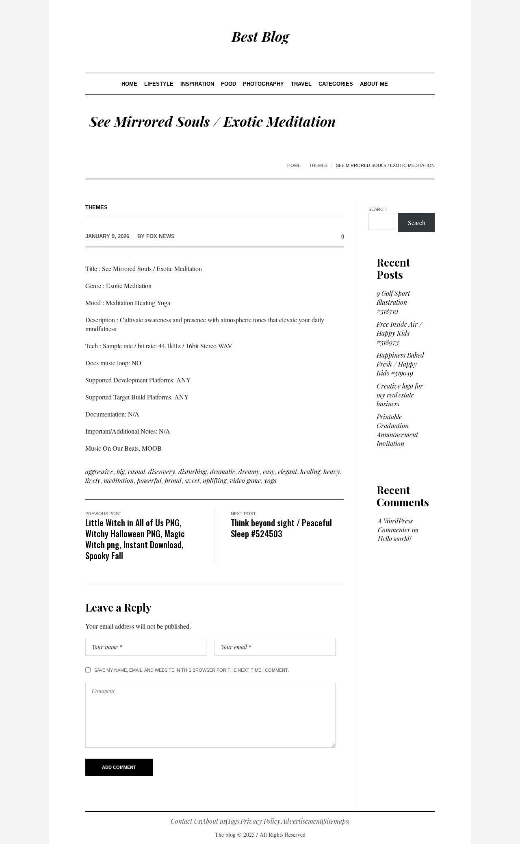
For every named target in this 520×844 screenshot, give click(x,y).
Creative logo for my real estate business (400, 395)
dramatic (222, 471)
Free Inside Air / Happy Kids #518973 (399, 333)
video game (245, 480)
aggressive (99, 471)
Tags (233, 821)
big (121, 471)
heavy (331, 471)
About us (214, 821)
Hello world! (394, 538)
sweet (192, 480)
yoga (270, 480)
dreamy (249, 471)
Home (294, 165)
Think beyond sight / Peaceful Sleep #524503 (281, 528)
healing (310, 471)
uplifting (214, 480)
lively (92, 480)
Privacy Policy (260, 821)
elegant (287, 471)
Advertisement (302, 821)
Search (377, 209)
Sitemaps (335, 821)
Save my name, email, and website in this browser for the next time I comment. (191, 670)
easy (269, 471)
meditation (119, 480)
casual (136, 471)
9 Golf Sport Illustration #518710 (393, 302)
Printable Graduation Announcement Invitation (397, 430)
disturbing (192, 471)
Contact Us (186, 821)
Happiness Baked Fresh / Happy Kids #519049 (400, 364)
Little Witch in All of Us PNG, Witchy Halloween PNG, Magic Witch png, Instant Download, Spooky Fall (135, 539)
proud (173, 480)
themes (318, 165)
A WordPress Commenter (395, 525)
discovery (161, 471)
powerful (149, 480)
